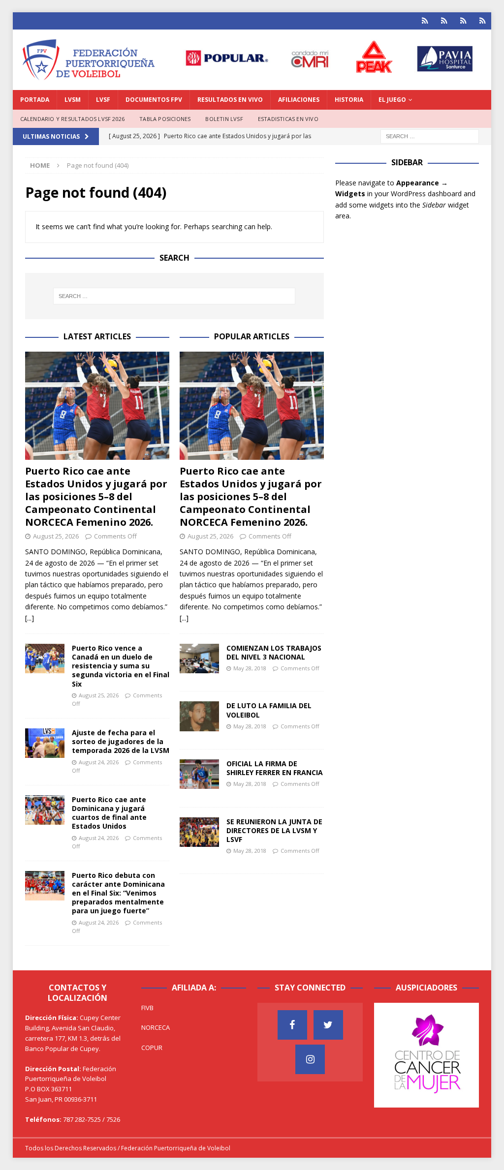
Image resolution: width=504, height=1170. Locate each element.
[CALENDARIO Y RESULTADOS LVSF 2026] (425, 21)
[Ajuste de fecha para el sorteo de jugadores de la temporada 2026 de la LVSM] (44, 743)
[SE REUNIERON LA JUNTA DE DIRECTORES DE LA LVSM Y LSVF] (199, 832)
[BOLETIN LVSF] (463, 21)
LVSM (72, 99)
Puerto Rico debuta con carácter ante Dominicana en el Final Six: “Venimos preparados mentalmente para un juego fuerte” (118, 893)
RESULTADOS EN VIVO (230, 99)
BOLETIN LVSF (224, 118)
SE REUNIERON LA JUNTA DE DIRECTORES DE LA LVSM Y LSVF (274, 830)
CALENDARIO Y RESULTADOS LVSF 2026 (72, 118)
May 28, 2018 (249, 668)
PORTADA (34, 99)
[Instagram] (310, 1059)
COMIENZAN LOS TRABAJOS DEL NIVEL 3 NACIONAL (273, 652)
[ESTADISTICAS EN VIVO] (482, 21)
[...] (29, 618)
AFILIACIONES (298, 99)
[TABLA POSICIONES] (444, 21)
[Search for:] (429, 136)
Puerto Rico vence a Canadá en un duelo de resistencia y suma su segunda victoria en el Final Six (120, 666)
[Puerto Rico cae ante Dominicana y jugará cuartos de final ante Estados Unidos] (44, 810)
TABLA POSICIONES (164, 118)
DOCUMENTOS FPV (154, 99)
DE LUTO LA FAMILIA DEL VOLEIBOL (269, 710)
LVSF (103, 99)
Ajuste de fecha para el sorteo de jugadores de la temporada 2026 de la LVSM (120, 741)
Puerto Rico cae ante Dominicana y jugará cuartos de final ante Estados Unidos (109, 813)
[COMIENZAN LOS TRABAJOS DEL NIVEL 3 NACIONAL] (199, 658)
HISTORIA (349, 99)
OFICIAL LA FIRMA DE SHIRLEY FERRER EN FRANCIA (274, 768)
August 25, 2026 (56, 536)
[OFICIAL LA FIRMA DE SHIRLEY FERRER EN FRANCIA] (199, 774)
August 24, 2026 (99, 762)
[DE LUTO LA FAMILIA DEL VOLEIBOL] (199, 716)
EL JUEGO (392, 99)
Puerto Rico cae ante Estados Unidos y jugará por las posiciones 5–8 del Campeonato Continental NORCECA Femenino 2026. (96, 496)
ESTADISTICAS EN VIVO (288, 118)
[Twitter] (328, 1025)
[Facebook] (292, 1025)
